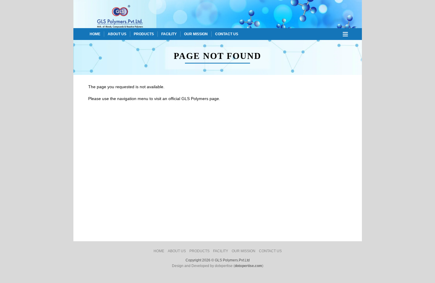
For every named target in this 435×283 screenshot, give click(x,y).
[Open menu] (345, 34)
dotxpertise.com (248, 266)
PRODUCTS (144, 34)
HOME (95, 34)
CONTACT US (226, 34)
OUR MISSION (196, 34)
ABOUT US (117, 34)
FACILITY (169, 34)
